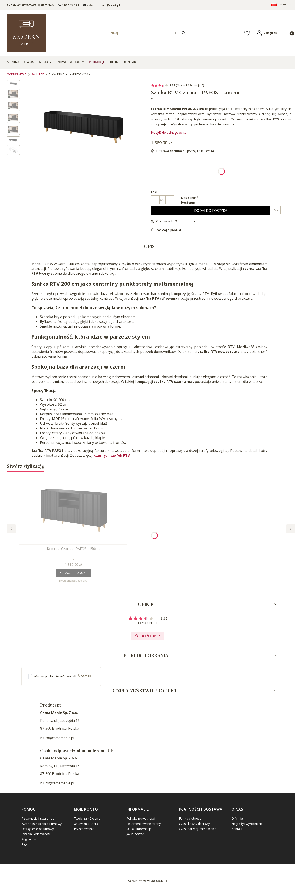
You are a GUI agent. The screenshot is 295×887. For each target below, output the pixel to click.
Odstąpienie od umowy (37, 829)
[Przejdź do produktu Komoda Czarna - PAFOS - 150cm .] (73, 509)
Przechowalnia (84, 829)
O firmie (237, 818)
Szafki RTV (38, 74)
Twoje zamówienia (87, 818)
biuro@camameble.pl (57, 737)
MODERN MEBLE (16, 74)
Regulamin (28, 839)
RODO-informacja (139, 829)
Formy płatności (190, 818)
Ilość (154, 192)
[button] (183, 33)
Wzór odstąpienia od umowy (41, 824)
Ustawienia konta (86, 824)
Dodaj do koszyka (210, 210)
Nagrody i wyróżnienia (247, 824)
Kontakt (237, 829)
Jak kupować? (135, 834)
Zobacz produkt (73, 573)
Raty (24, 844)
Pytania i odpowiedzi (35, 834)
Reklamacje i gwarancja (37, 818)
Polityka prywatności (140, 818)
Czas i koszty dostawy (194, 824)
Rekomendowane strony (143, 824)
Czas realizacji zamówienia (197, 829)
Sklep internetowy (146, 881)
